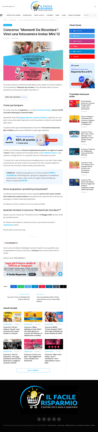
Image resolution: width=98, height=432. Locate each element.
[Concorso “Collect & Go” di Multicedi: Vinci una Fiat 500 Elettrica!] (74, 151)
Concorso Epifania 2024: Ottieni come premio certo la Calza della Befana (48, 299)
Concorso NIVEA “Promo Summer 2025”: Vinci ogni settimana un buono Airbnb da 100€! (54, 330)
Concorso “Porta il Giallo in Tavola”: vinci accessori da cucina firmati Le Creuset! (11, 330)
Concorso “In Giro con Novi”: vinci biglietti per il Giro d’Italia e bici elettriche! (32, 358)
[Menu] (1, 15)
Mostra (24, 97)
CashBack (50, 15)
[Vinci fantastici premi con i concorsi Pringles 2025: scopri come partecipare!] (74, 103)
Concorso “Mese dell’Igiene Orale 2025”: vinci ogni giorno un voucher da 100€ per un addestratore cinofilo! (33, 331)
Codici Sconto (39, 15)
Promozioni (27, 15)
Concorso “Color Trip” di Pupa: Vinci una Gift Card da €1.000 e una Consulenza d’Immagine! (87, 167)
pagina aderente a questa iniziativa (33, 117)
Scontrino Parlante (44, 110)
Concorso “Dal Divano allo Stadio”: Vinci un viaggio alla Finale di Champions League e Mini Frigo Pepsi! (88, 184)
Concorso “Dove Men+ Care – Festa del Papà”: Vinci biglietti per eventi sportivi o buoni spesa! (87, 136)
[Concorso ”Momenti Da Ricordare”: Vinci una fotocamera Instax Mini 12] (33, 61)
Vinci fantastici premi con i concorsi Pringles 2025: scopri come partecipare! (88, 105)
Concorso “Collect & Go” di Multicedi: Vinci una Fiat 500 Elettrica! (88, 152)
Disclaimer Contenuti (83, 425)
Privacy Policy (52, 425)
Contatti (92, 425)
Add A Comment (33, 370)
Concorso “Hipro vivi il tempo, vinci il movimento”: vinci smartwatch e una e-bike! (53, 359)
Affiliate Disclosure (70, 425)
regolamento (8, 225)
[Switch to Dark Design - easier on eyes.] (95, 6)
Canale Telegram (74, 15)
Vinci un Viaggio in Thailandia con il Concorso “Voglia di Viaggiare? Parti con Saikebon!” (87, 120)
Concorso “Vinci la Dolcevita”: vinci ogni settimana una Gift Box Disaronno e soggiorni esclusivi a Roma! (12, 359)
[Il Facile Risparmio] (49, 6)
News (57, 15)
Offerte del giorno (14, 15)
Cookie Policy (61, 425)
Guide (64, 15)
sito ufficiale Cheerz (49, 153)
